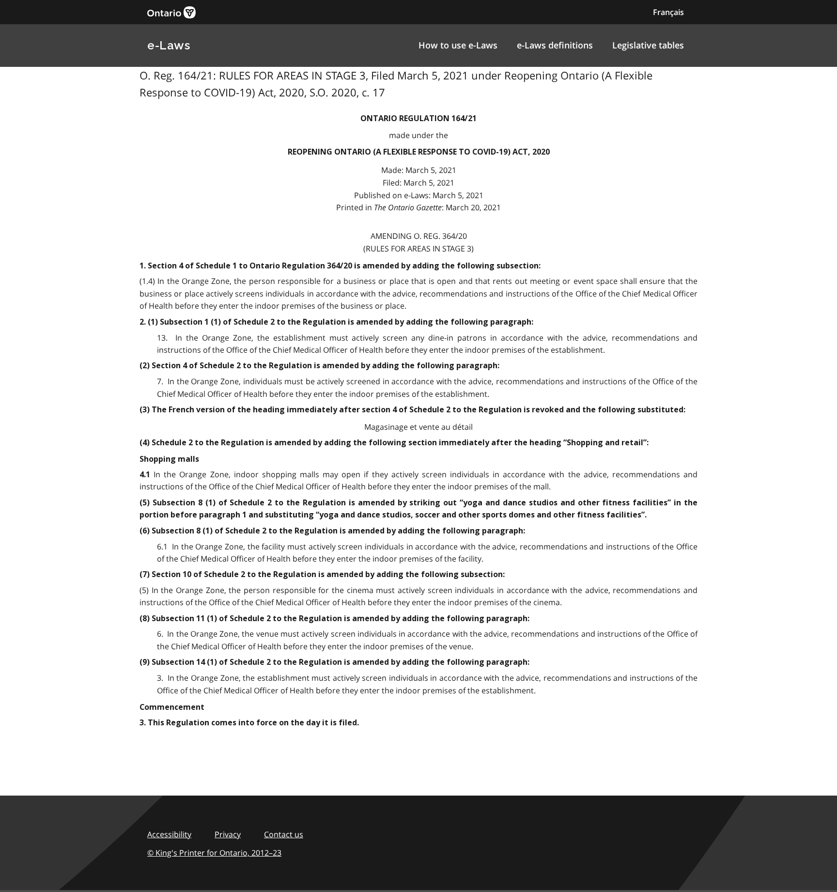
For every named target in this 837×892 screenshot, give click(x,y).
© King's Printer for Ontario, (214, 852)
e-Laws (168, 45)
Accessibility (169, 834)
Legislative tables (648, 45)
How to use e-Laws (457, 45)
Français (668, 12)
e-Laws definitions (555, 45)
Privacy (228, 834)
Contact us (283, 834)
